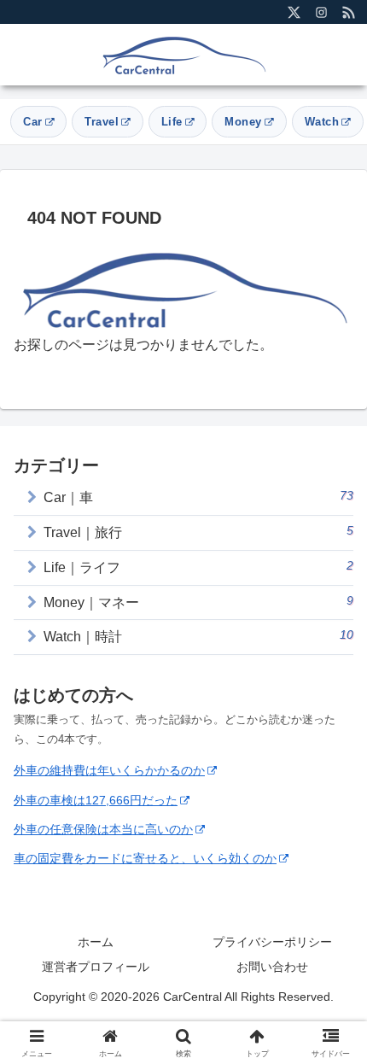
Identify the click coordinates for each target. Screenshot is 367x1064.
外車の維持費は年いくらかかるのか (109, 770)
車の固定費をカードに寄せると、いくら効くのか (145, 858)
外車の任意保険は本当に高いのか (103, 829)
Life (172, 121)
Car (33, 121)
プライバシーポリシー (272, 942)
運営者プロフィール (95, 966)
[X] (294, 12)
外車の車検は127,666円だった (96, 800)
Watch (322, 121)
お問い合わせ (272, 966)
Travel (101, 121)
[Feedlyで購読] (348, 12)
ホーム (96, 942)
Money (243, 121)
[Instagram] (321, 12)
